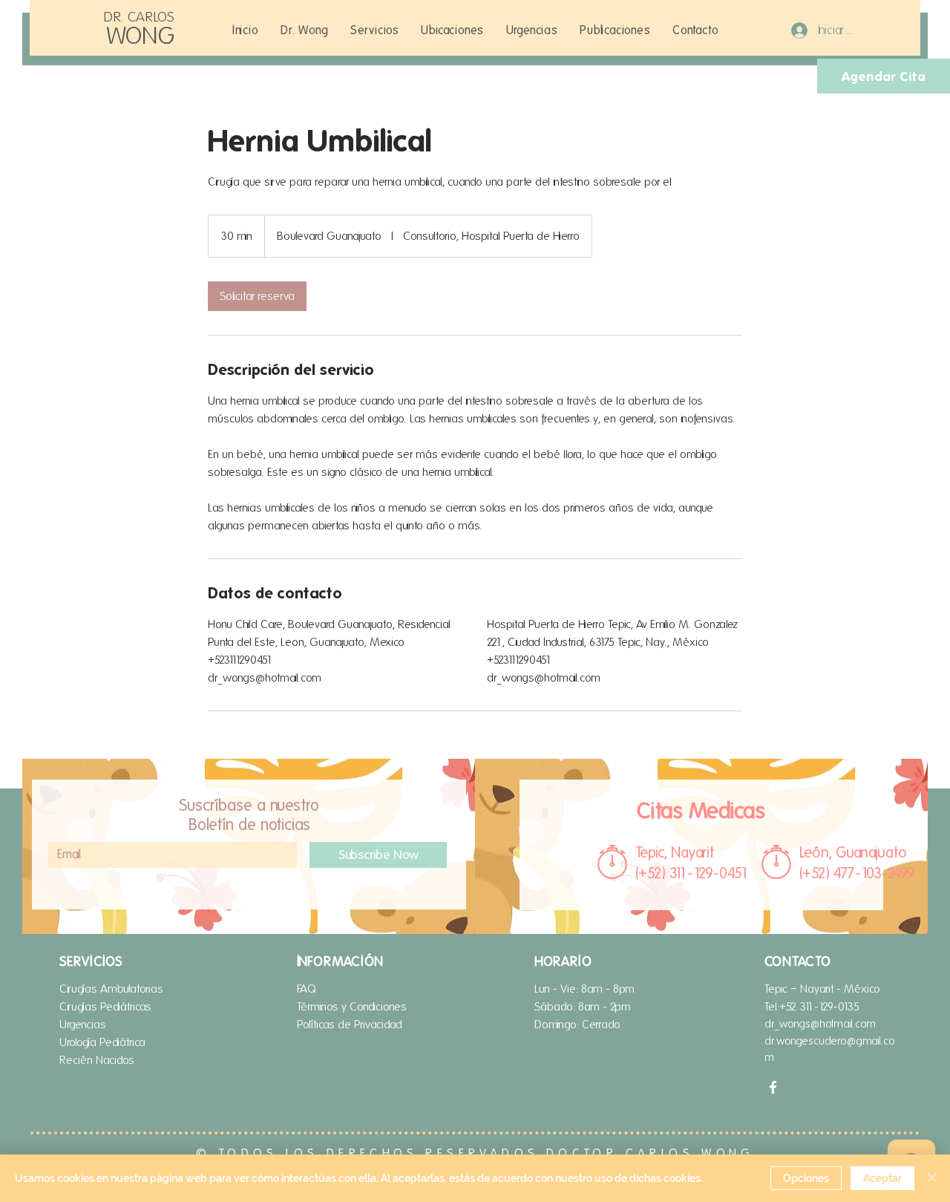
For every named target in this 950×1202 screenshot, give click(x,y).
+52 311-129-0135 (819, 1006)
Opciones (806, 1178)
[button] (374, 30)
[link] (257, 296)
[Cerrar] (932, 1178)
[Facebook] (773, 1087)
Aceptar (882, 1178)
